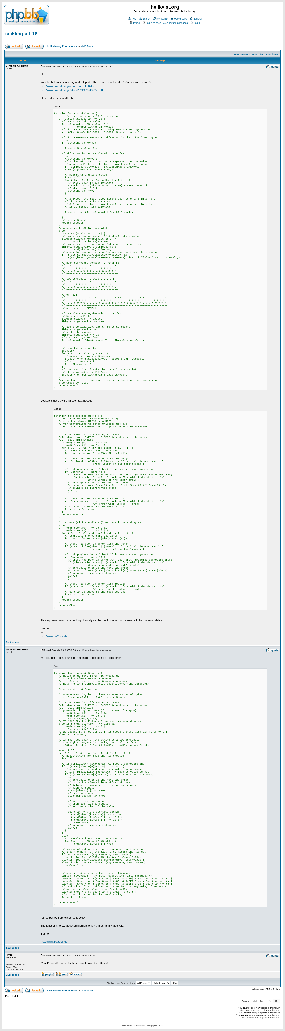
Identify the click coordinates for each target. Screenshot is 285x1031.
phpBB (136, 1025)
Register (197, 18)
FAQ (134, 18)
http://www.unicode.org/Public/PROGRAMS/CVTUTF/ (72, 90)
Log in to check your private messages (167, 23)
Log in (197, 23)
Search (146, 18)
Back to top (12, 642)
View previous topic (245, 54)
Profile (136, 23)
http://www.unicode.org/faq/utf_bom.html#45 (67, 86)
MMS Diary (87, 46)
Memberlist (162, 18)
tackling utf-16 (21, 33)
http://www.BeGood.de (54, 636)
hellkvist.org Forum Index (62, 46)
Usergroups (180, 18)
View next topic (269, 54)
